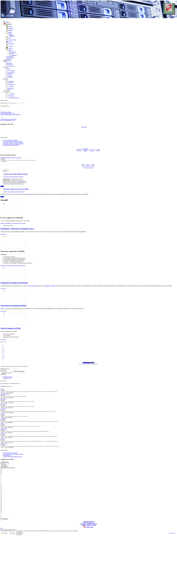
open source (30, 194)
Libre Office (3, 398)
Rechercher (3, 103)
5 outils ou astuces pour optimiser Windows (15, 174)
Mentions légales (89, 527)
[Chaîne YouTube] (84, 165)
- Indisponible (12, 36)
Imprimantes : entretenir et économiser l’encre (17, 228)
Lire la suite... (3, 234)
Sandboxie (3, 433)
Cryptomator (3, 418)
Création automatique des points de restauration (11, 157)
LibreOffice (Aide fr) (5, 393)
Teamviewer (3, 408)
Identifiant (3, 368)
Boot (19, 260)
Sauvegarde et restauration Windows (14, 305)
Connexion (3, 374)
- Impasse (11, 34)
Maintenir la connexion (7, 373)
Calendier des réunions (91, 524)
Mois (2, 463)
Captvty (2, 389)
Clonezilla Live (4, 443)
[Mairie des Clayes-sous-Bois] (88, 167)
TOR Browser (4, 428)
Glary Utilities (4, 403)
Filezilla (2, 423)
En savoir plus (172, 533)
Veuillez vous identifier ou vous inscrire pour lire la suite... (13, 223)
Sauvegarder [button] (19, 534)
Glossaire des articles (91, 525)
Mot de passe (3, 370)
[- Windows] (13, 50)
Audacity (3, 438)
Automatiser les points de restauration (14, 283)
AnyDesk (3, 413)
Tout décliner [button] (12, 533)
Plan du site (91, 521)
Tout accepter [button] (4, 533)
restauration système (50, 285)
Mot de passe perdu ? (8, 376)
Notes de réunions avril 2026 (11, 328)
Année (2, 464)
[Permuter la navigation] (1, 19)
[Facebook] (88, 165)
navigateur (21, 181)
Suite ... (2, 186)
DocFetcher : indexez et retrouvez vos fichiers (16, 189)
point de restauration (33, 285)
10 (3, 357)
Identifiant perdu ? (7, 378)
